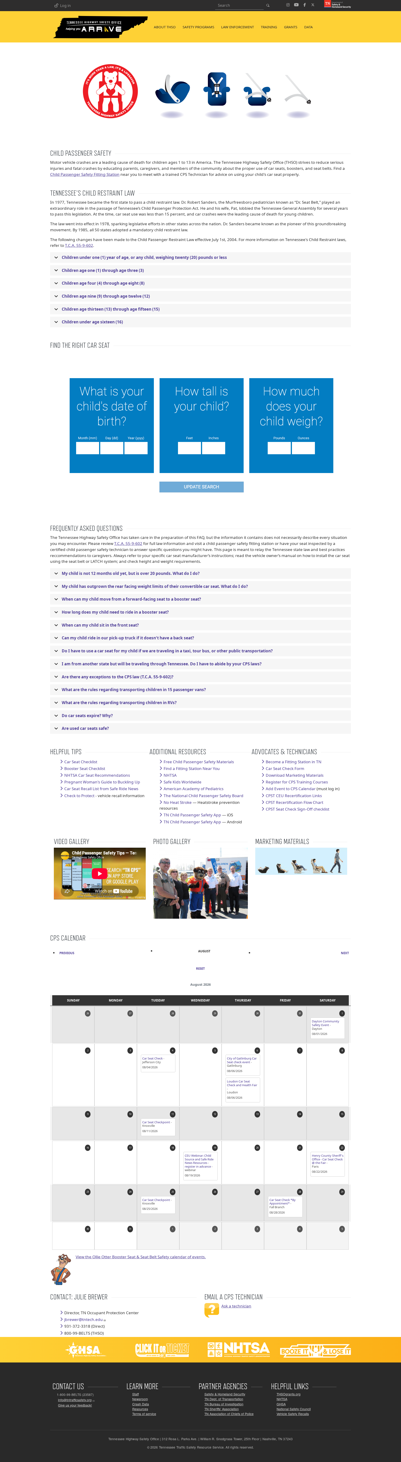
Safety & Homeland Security (224, 1394)
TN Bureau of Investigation (223, 1404)
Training (269, 27)
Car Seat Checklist (80, 761)
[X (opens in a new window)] (313, 4)
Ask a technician (236, 1306)
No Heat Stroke (178, 802)
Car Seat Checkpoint (156, 1122)
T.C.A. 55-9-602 (79, 245)
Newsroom (140, 1399)
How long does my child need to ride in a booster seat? (115, 612)
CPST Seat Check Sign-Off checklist (297, 809)
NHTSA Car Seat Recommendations (97, 775)
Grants (290, 27)
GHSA (281, 1404)
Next (345, 953)
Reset (200, 968)
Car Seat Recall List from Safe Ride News (101, 788)
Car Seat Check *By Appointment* (282, 1202)
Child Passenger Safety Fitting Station (85, 174)
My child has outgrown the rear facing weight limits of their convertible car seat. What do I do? (155, 586)
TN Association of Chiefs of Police (229, 1414)
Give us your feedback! (75, 1405)
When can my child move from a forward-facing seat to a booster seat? (131, 599)
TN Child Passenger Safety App (192, 815)
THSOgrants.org (289, 1394)
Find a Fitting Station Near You (192, 768)
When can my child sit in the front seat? (100, 625)
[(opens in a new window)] (336, 3)
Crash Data (140, 1404)
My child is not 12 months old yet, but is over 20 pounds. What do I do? (131, 573)
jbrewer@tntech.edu (83, 1319)
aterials (199, 761)
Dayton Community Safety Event (325, 1023)
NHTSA (282, 1399)
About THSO (165, 27)
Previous (66, 953)
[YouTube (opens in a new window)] (296, 4)
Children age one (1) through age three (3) (103, 270)
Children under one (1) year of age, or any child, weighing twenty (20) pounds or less (144, 257)
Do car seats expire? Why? (87, 715)
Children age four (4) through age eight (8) (103, 283)
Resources (140, 1409)
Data (308, 27)
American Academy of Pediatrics (193, 788)
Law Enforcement (237, 27)
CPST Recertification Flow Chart (294, 802)
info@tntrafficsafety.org (75, 1400)
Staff (135, 1394)
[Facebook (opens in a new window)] (305, 4)
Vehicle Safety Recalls (293, 1414)
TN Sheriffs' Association (221, 1409)
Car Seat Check (152, 1058)
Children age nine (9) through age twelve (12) (106, 296)
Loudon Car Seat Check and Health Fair (242, 1083)
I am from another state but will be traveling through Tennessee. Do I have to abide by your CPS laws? (162, 664)
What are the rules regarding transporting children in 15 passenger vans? (134, 689)
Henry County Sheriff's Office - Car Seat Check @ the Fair (327, 1159)
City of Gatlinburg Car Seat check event (242, 1060)
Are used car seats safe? (85, 728)
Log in (65, 5)
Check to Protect (79, 795)
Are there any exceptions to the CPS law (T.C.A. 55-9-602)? (117, 676)
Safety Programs (198, 27)
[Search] (269, 5)
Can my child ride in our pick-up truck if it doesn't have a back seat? (128, 638)
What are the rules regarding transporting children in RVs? (119, 702)
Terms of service (144, 1414)
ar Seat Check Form (286, 768)
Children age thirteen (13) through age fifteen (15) (111, 309)
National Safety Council (294, 1409)
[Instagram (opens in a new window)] (288, 4)
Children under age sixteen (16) (92, 322)
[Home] (100, 16)
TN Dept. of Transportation (223, 1399)
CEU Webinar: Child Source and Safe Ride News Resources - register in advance (199, 1161)
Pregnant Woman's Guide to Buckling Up (102, 782)
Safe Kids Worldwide (182, 782)
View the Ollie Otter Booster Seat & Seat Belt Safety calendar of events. (141, 1256)
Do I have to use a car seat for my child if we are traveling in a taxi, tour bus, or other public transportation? (167, 651)
